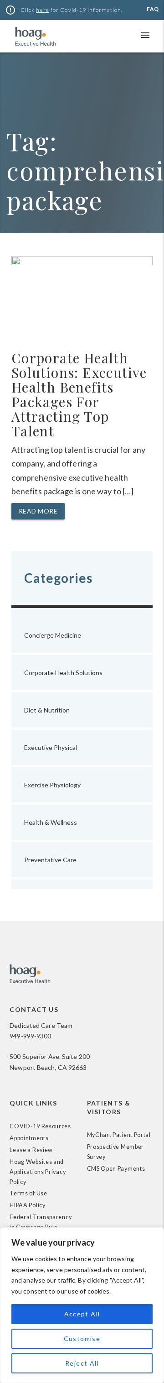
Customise (82, 1338)
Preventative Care (50, 860)
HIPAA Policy (27, 1205)
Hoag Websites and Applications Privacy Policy (38, 1171)
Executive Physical (50, 747)
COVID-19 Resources (40, 1126)
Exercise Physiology (52, 785)
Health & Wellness (50, 822)
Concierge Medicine (52, 635)
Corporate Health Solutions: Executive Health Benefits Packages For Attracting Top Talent (79, 394)
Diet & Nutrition (47, 710)
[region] (82, 1305)
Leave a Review (31, 1150)
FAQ (153, 8)
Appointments (29, 1138)
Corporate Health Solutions (63, 672)
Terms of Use (28, 1193)
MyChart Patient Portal (119, 1135)
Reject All (82, 1363)
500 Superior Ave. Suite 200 (50, 1056)
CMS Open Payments (116, 1168)
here (42, 9)
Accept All (82, 1314)
